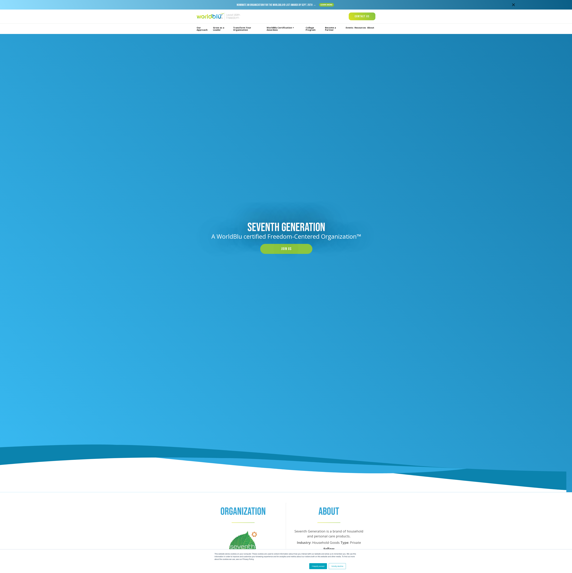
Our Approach (202, 29)
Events (349, 28)
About (370, 28)
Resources (360, 28)
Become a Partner (330, 29)
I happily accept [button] (318, 566)
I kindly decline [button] (337, 566)
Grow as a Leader (218, 29)
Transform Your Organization (242, 29)
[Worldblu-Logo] (219, 16)
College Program (310, 29)
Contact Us (362, 16)
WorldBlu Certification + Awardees (280, 29)
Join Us (286, 249)
